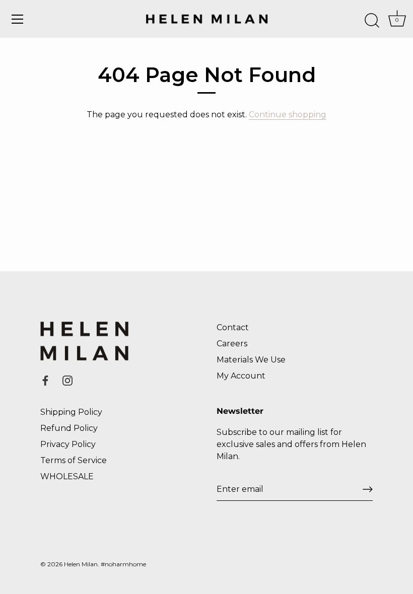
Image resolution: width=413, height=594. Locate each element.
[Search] (372, 21)
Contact (233, 327)
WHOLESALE (67, 476)
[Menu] (18, 19)
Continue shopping (287, 114)
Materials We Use (251, 359)
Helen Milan (81, 564)
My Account (241, 376)
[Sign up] (368, 489)
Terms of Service (73, 460)
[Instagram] (67, 380)
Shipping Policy (71, 412)
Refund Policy (69, 428)
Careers (232, 343)
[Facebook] (45, 380)
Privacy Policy (68, 444)
